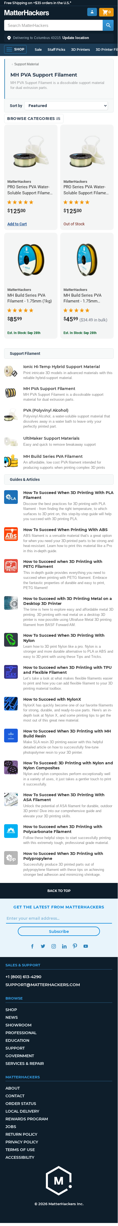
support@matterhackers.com (42, 984)
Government (19, 1055)
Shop (11, 1009)
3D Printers (80, 49)
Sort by (16, 105)
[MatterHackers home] (26, 13)
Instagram (53, 946)
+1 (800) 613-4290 (23, 976)
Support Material (26, 64)
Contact (14, 1095)
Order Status (20, 1103)
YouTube (85, 946)
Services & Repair (24, 1063)
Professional (20, 1032)
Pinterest (75, 946)
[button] (59, 37)
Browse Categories (31, 118)
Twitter (43, 946)
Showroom (18, 1025)
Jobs (10, 1126)
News (11, 1017)
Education (17, 1040)
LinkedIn (64, 946)
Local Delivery (22, 1111)
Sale (38, 49)
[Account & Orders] (92, 12)
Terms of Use (20, 1149)
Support (15, 1048)
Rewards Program (26, 1118)
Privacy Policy (21, 1142)
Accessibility (19, 1157)
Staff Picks (56, 49)
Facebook (32, 946)
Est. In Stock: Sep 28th (24, 333)
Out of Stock (74, 224)
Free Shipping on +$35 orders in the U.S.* (37, 3)
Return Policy (21, 1134)
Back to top (59, 891)
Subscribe (59, 931)
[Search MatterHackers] (108, 25)
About (12, 1088)
